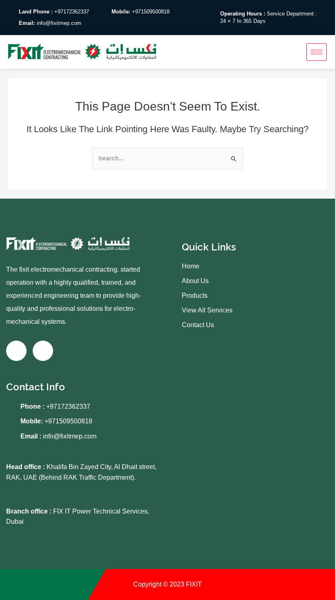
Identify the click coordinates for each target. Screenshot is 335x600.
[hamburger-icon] (316, 52)
